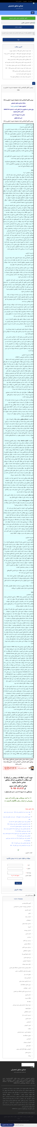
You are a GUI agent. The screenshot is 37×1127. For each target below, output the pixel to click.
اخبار (34, 83)
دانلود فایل (28, 1046)
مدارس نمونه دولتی (26, 923)
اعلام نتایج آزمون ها (26, 954)
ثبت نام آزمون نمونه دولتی (25, 981)
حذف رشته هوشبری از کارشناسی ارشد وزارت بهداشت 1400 (18, 824)
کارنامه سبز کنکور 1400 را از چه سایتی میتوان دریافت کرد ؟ (18, 65)
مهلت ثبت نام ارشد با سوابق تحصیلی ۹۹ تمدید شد (20, 826)
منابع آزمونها (28, 1008)
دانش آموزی (28, 995)
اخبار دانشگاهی (27, 1012)
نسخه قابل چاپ (29, 895)
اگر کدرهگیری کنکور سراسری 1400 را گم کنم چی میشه (19, 59)
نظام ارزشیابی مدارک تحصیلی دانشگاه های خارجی (20, 967)
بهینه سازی (20, 1120)
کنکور (29, 913)
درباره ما (30, 1)
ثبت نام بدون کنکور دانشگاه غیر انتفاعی (22, 991)
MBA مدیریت (28, 998)
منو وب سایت (18, 27)
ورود (18, 39)
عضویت (25, 1)
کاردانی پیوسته (27, 930)
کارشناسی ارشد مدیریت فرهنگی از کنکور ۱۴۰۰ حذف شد (19, 821)
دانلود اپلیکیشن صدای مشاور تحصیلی (18, 18)
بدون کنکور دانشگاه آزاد (26, 984)
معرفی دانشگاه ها (27, 1035)
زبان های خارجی (27, 957)
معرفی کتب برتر (27, 974)
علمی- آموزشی (28, 1025)
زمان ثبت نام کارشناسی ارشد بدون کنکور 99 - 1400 (20, 845)
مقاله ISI (29, 1001)
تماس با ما (18, 1)
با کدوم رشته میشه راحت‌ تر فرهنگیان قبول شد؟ (20, 77)
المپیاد (29, 927)
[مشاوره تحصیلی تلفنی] (33, 3)
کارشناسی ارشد (27, 978)
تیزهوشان (29, 920)
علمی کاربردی (28, 910)
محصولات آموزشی (27, 961)
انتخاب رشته (28, 917)
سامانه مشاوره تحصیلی (8, 1116)
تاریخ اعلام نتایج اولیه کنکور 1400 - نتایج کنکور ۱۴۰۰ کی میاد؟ (17, 54)
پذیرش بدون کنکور (26, 947)
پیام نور (29, 937)
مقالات (29, 1029)
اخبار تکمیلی (28, 1018)
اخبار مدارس (28, 934)
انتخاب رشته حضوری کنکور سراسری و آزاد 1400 (20, 56)
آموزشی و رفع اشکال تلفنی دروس (24, 1049)
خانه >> (32, 33)
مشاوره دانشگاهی (27, 951)
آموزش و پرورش (27, 1042)
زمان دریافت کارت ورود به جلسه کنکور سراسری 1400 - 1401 (18, 68)
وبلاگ (29, 1056)
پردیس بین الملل (27, 940)
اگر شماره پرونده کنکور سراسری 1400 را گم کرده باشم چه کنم (18, 62)
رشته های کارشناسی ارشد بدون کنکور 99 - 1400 (21, 843)
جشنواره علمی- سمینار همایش (24, 1032)
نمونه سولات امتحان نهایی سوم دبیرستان (22, 1005)
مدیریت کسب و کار (26, 1015)
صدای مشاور (28, 1052)
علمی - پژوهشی (27, 988)
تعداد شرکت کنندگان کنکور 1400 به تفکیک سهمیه (20, 51)
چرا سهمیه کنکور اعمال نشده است (23, 74)
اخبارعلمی (29, 1022)
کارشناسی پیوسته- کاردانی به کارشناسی (22, 906)
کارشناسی (29, 1039)
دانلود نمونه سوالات (26, 964)
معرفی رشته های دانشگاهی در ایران (23, 971)
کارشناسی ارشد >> (27, 33)
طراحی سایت (26, 1120)
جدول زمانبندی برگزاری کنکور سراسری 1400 (21, 71)
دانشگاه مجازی (27, 944)
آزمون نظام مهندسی (26, 903)
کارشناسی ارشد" (14, 106)
